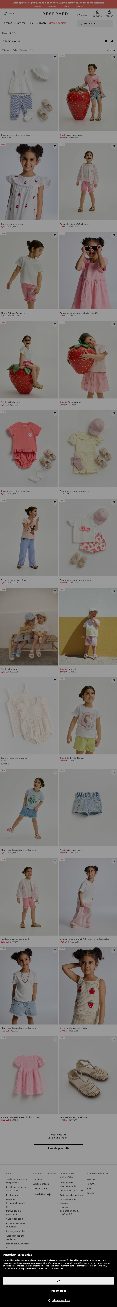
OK (58, 1280)
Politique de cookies (27, 1268)
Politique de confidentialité (51, 1268)
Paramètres (58, 1290)
